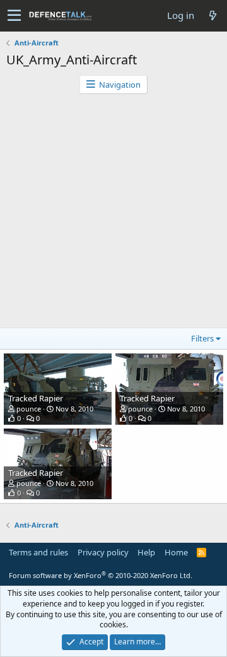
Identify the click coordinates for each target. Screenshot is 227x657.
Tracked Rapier (35, 398)
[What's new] (212, 15)
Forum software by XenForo (100, 575)
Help (146, 552)
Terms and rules (38, 552)
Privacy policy (103, 552)
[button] (14, 16)
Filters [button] (202, 338)
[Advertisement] (113, 214)
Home (176, 552)
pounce (28, 408)
